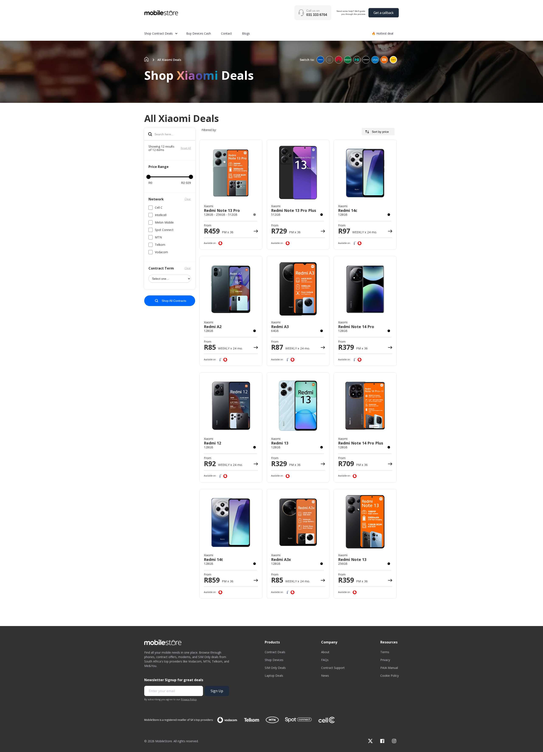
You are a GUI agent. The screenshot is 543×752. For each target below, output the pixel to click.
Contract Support (333, 668)
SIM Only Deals (275, 668)
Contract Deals (275, 652)
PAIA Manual (389, 668)
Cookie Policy (389, 676)
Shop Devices (274, 660)
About (325, 652)
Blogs (246, 33)
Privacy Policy (189, 699)
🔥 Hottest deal (382, 33)
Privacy (385, 660)
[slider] (148, 177)
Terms (384, 652)
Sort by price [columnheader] (380, 131)
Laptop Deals (274, 676)
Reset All (186, 148)
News (325, 676)
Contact (226, 33)
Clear (188, 199)
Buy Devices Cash (198, 33)
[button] (165, 33)
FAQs (325, 660)
